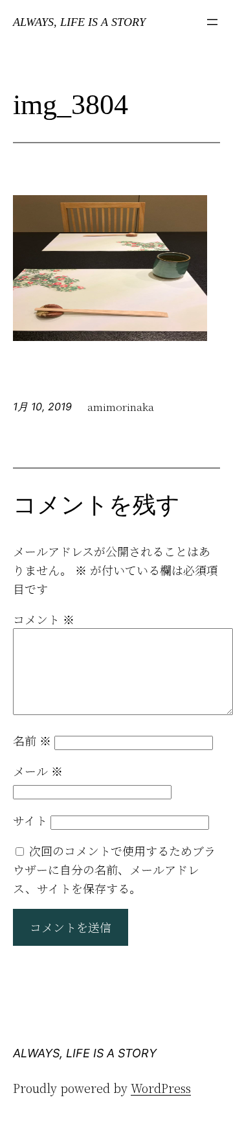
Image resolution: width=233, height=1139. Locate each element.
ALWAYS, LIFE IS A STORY (79, 22)
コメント (43, 619)
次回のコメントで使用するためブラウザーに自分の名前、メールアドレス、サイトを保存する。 (114, 869)
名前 (32, 740)
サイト (30, 820)
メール (38, 770)
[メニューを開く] (212, 22)
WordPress (161, 1087)
